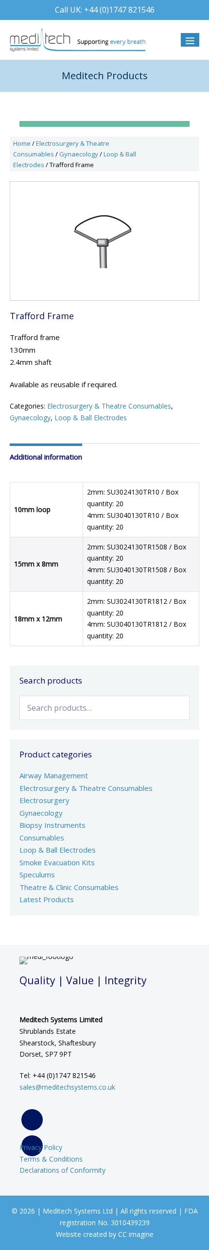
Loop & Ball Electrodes (90, 417)
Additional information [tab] (46, 457)
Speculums (37, 874)
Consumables (41, 837)
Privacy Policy (40, 1147)
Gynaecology (78, 154)
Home (22, 143)
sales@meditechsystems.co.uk (67, 1087)
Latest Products (46, 899)
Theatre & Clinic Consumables (69, 887)
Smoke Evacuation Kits (57, 862)
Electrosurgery (44, 800)
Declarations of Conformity (62, 1170)
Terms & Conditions (51, 1159)
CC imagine (136, 1234)
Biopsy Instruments (52, 825)
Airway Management (53, 775)
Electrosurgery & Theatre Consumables (109, 406)
